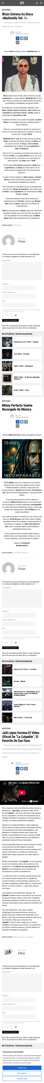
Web (3, 301)
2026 (15, 553)
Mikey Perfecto (22, 553)
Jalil (14, 937)
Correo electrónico (9, 292)
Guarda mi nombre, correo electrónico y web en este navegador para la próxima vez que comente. (22, 310)
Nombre (5, 284)
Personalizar (22, 1073)
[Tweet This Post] (22, 38)
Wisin (19, 225)
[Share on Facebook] (17, 38)
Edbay (19, 762)
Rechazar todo (22, 1078)
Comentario (6, 260)
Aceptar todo (22, 1068)
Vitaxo (19, 32)
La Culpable (29, 937)
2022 (15, 225)
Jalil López (20, 937)
